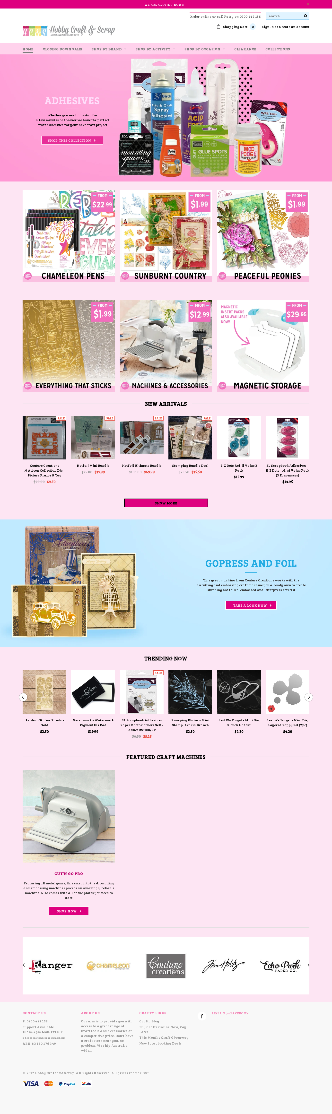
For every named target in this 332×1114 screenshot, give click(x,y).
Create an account (294, 26)
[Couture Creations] (166, 965)
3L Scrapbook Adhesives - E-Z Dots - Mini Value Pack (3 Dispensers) (287, 470)
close (308, 4)
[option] (166, 117)
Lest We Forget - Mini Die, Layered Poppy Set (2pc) (287, 722)
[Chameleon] (108, 965)
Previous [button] (21, 118)
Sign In (268, 26)
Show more (166, 503)
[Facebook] (202, 1016)
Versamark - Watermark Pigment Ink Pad (93, 722)
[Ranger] (51, 965)
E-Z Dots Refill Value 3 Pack (239, 468)
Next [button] (311, 118)
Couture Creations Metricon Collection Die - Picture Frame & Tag (44, 470)
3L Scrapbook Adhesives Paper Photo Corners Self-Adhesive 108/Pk (141, 725)
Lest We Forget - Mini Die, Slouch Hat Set (239, 722)
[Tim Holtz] (223, 965)
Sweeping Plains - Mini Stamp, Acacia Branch (190, 722)
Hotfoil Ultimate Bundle (141, 465)
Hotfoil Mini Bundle (93, 465)
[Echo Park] (280, 965)
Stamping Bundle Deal (190, 465)
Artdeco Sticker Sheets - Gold (44, 722)
